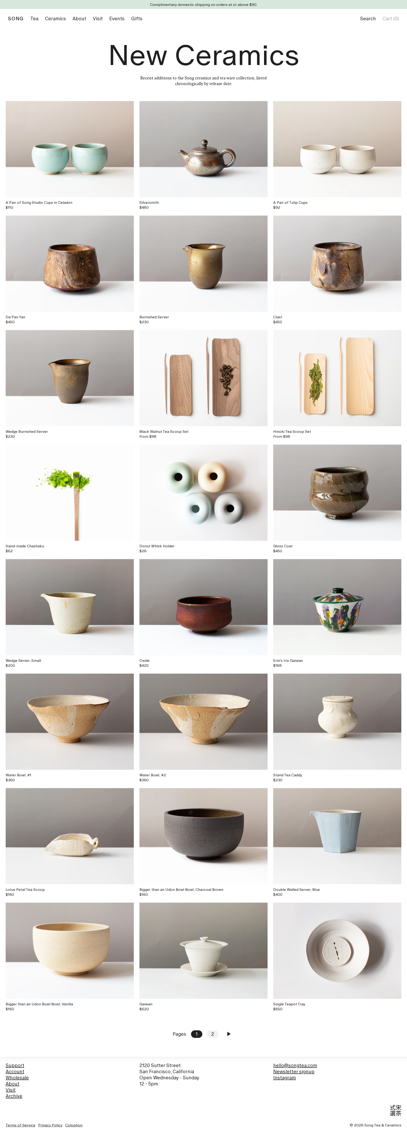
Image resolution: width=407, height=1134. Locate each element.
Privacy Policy (50, 1125)
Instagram (284, 1078)
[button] (368, 19)
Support (15, 1065)
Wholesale (17, 1078)
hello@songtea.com (295, 1065)
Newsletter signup (293, 1071)
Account (15, 1071)
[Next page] (228, 1034)
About (12, 1084)
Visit (11, 1090)
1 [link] (197, 1034)
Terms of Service (20, 1125)
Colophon (73, 1125)
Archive (14, 1096)
